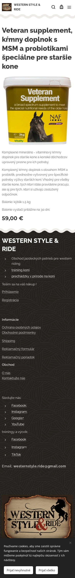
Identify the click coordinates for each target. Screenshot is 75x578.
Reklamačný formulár (18, 349)
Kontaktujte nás (13, 378)
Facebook (19, 439)
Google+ (18, 418)
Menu (69, 7)
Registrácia (10, 300)
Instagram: (19, 411)
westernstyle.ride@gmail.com (39, 466)
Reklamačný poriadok (18, 357)
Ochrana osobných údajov (21, 327)
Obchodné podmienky (19, 332)
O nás (6, 373)
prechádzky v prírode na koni (33, 276)
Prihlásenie (10, 292)
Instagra (18, 447)
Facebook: (19, 405)
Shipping (8, 341)
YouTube (18, 424)
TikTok (16, 454)
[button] (53, 7)
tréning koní (21, 270)
